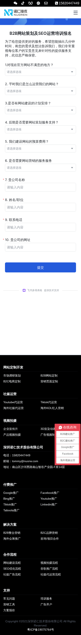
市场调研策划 (12, 375)
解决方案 (10, 524)
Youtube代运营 (13, 402)
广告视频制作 (49, 434)
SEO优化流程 (12, 568)
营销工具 (9, 604)
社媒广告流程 (12, 574)
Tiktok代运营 (48, 402)
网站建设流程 (12, 562)
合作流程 (10, 554)
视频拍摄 (10, 420)
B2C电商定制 (12, 381)
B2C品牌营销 (49, 532)
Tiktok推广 (10, 504)
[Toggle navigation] (75, 12)
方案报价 (9, 610)
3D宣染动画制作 (51, 428)
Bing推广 (9, 498)
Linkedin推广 (48, 504)
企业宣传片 (10, 428)
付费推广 (10, 484)
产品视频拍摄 (12, 434)
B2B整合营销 (11, 532)
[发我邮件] (46, 3)
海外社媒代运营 (13, 408)
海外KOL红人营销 (52, 408)
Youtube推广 (48, 498)
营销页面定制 (49, 381)
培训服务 (46, 598)
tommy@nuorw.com (25, 461)
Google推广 (11, 492)
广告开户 (46, 604)
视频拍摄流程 (49, 562)
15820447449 (68, 3)
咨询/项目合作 (49, 538)
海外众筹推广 (12, 538)
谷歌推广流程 (49, 568)
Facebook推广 (49, 492)
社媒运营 (10, 394)
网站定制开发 (13, 367)
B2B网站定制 (49, 375)
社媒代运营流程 (50, 574)
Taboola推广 (11, 510)
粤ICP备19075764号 (40, 629)
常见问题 (9, 598)
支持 (6, 590)
